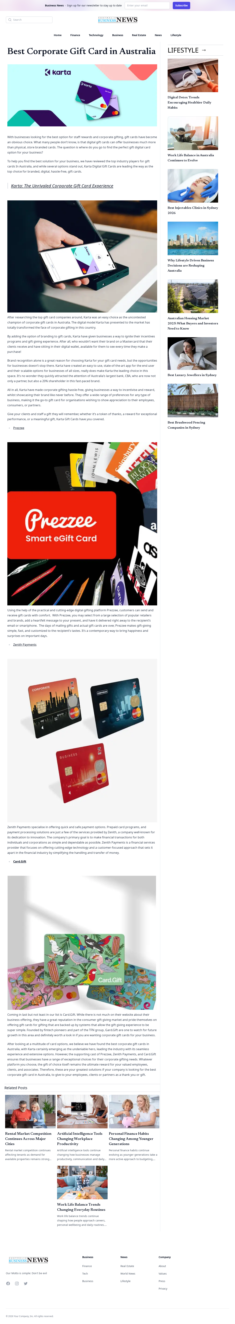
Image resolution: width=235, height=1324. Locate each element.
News (158, 35)
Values (163, 1273)
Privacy (163, 1288)
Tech (85, 1273)
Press (162, 1281)
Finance (75, 35)
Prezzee (18, 428)
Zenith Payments (25, 645)
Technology (96, 35)
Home (58, 35)
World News (127, 1273)
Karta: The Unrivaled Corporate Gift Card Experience (62, 186)
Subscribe (181, 5)
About (162, 1266)
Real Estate (139, 35)
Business (117, 35)
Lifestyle (176, 35)
